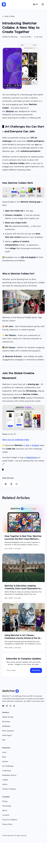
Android (35, 445)
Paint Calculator (8, 731)
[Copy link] (16, 484)
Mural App (6, 721)
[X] (5, 484)
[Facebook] (11, 484)
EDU (3, 740)
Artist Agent (7, 735)
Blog (4, 757)
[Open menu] (42, 4)
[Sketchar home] (4, 4)
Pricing (4, 801)
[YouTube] (3, 706)
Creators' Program (9, 789)
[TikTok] (14, 706)
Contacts (5, 815)
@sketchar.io (32, 458)
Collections (6, 770)
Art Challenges (8, 766)
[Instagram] (7, 706)
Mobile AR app (7, 717)
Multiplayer (6, 726)
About (4, 810)
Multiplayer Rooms (9, 775)
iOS (27, 445)
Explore (5, 761)
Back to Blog (9, 16)
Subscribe (36, 670)
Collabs (5, 780)
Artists (4, 784)
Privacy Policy (7, 824)
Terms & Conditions (9, 820)
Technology (6, 806)
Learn (4, 752)
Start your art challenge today (15, 440)
